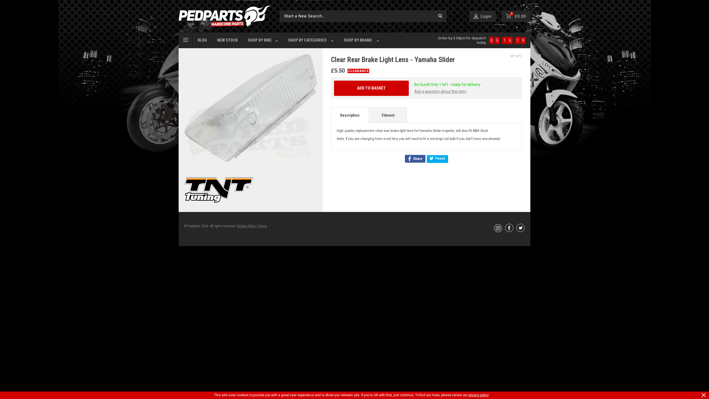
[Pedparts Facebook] (509, 231)
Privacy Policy (246, 226)
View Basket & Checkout (412, 296)
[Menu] (185, 39)
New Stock (227, 40)
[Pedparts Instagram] (498, 231)
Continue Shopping (297, 296)
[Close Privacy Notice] (703, 395)
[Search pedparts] (440, 16)
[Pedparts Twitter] (520, 231)
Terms (262, 226)
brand (358, 40)
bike (260, 40)
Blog (202, 40)
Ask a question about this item (440, 91)
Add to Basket (371, 88)
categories (307, 40)
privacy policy (479, 395)
